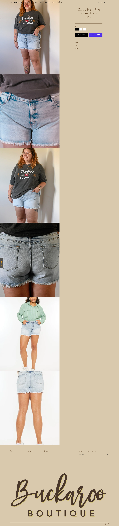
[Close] (77, 252)
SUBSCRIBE (69, 266)
